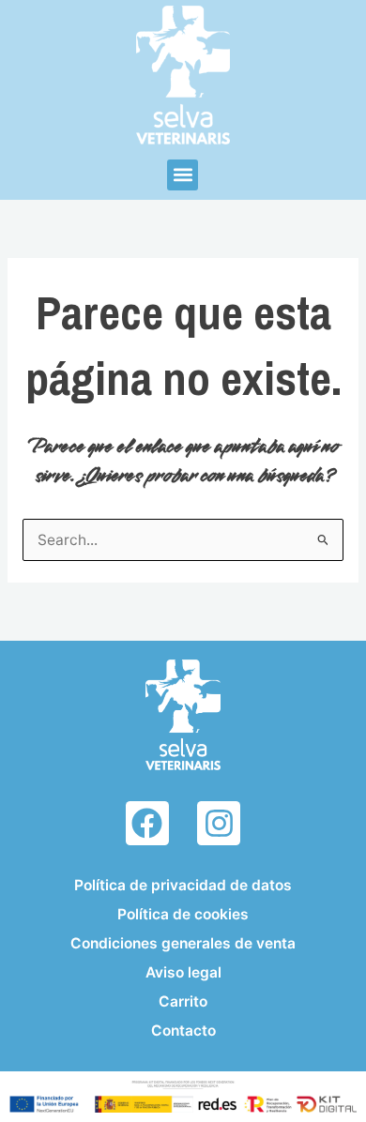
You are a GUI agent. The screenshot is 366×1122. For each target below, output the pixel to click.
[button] (182, 174)
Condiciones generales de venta (183, 943)
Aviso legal (183, 972)
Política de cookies (183, 914)
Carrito (183, 1001)
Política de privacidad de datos (183, 885)
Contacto (183, 1030)
